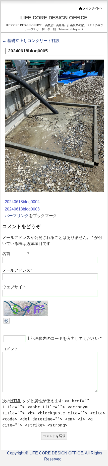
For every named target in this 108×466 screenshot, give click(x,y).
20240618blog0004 (22, 202)
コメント (10, 349)
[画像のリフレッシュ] (7, 322)
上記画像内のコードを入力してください (63, 338)
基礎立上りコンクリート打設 (31, 41)
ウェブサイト (14, 287)
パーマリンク (17, 215)
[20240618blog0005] (54, 190)
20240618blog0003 (22, 209)
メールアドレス (16, 270)
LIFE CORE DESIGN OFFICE (53, 17)
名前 (6, 254)
